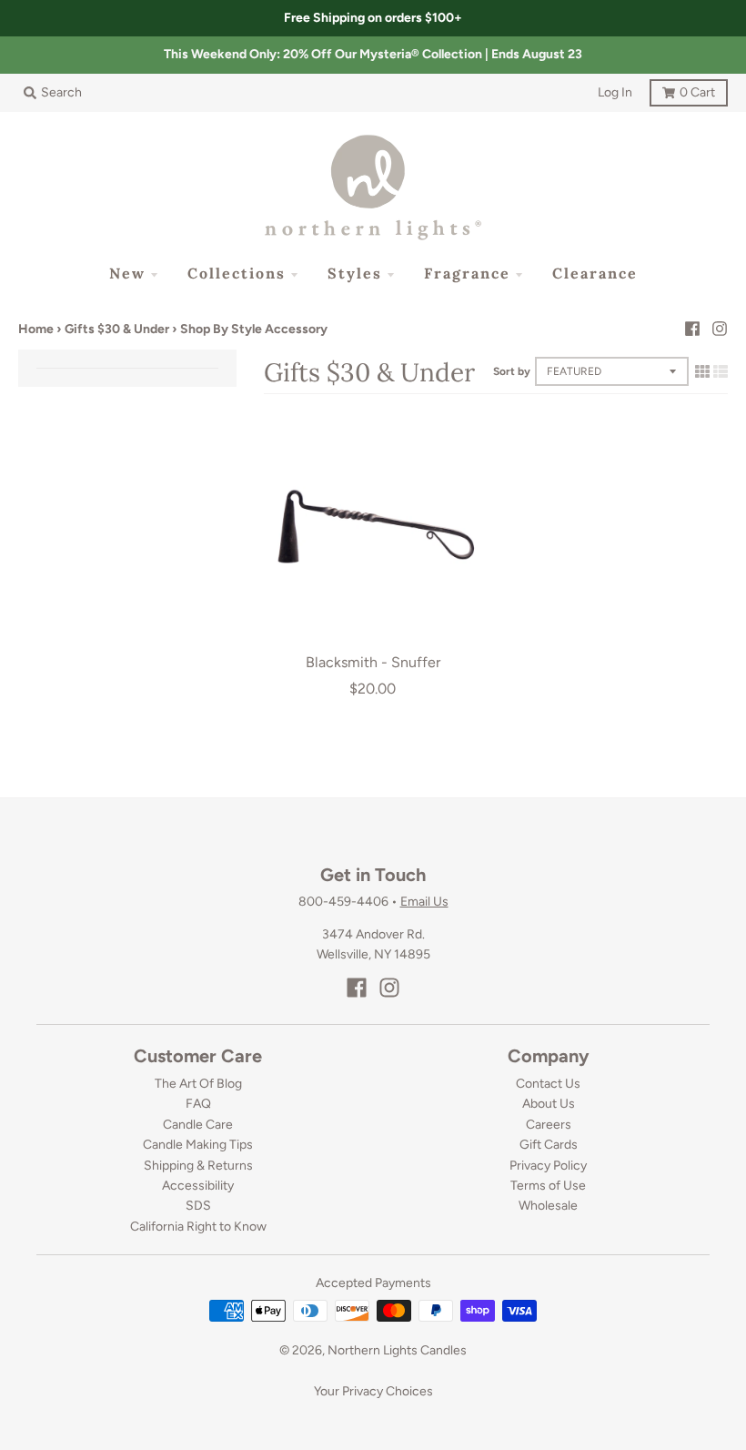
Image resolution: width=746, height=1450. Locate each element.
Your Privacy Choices (373, 1391)
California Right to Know (198, 1226)
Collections (236, 273)
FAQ (198, 1103)
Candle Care (198, 1124)
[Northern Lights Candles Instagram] (719, 328)
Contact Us (548, 1083)
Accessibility (198, 1185)
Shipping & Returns (198, 1165)
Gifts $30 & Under (117, 329)
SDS (198, 1205)
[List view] (720, 371)
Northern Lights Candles (397, 1350)
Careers (548, 1124)
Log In (615, 92)
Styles (355, 273)
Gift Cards (548, 1144)
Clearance (595, 273)
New (127, 273)
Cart (682, 89)
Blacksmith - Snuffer (373, 662)
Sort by (511, 371)
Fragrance (467, 273)
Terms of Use (548, 1185)
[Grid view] (702, 371)
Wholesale (548, 1205)
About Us (548, 1103)
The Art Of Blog (198, 1083)
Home (36, 329)
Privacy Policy (548, 1165)
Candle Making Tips (198, 1144)
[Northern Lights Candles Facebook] (692, 328)
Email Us (424, 901)
